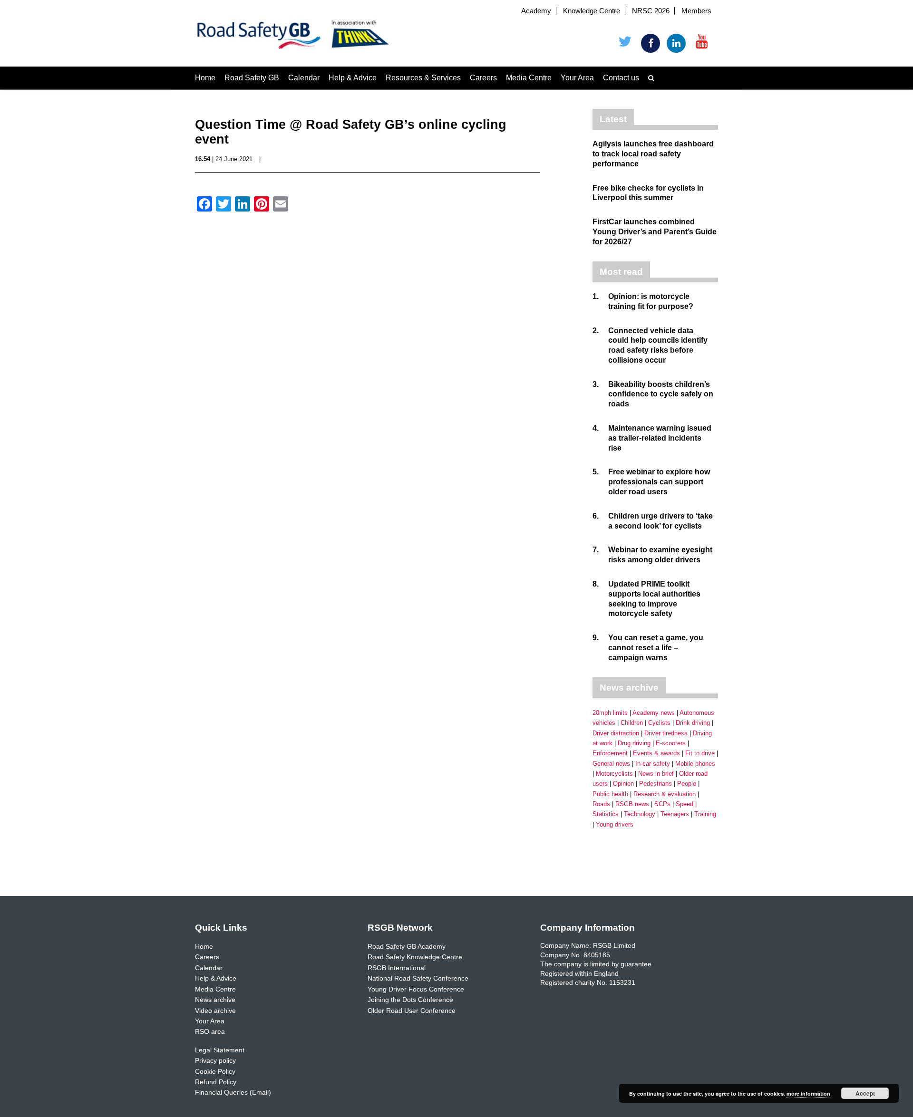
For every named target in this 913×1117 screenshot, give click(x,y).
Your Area (577, 78)
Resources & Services (423, 78)
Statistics (605, 814)
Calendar (304, 78)
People (686, 783)
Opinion (623, 783)
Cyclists (659, 722)
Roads (601, 804)
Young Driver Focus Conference (416, 989)
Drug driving (634, 743)
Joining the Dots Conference (410, 999)
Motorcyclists (614, 773)
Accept (865, 1093)
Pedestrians (655, 783)
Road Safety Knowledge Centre (415, 957)
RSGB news (632, 804)
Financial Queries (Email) (233, 1092)
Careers (483, 78)
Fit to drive (700, 753)
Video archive (215, 1010)
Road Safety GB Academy (407, 946)
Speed (684, 804)
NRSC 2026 (651, 11)
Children (632, 722)
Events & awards (656, 753)
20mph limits (610, 712)
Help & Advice (353, 78)
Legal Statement (219, 1050)
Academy (536, 11)
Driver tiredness (666, 733)
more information (808, 1093)
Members (696, 11)
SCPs (662, 804)
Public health (610, 794)
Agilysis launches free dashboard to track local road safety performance (653, 154)
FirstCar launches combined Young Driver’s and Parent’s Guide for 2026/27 (654, 232)
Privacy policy (215, 1060)
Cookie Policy (215, 1071)
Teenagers (674, 814)
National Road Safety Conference (418, 978)
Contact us (621, 78)
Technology (639, 814)
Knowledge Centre (591, 11)
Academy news (653, 712)
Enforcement (610, 753)
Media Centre (529, 78)
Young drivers (614, 824)
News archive (215, 999)
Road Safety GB (251, 78)
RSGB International (397, 968)
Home (205, 78)
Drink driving (693, 722)
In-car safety (652, 763)
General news (611, 763)
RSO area (210, 1031)
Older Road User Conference (412, 1010)
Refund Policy (215, 1082)
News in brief (656, 773)
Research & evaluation (664, 794)
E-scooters (671, 743)
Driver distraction (615, 733)
